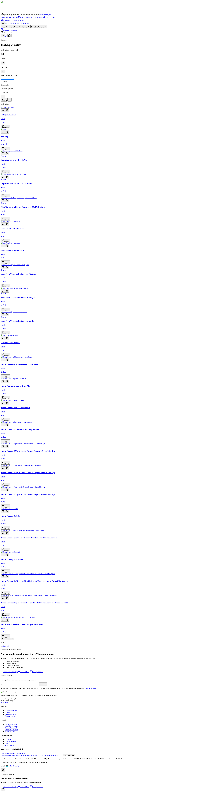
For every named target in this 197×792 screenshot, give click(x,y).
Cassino (9, 753)
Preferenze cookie (69, 755)
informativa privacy (91, 688)
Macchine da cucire (11, 726)
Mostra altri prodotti (7, 639)
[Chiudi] (3, 770)
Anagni (17, 753)
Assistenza (10, 30)
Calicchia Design (13, 766)
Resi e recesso (33, 755)
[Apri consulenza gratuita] (3, 789)
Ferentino (23, 753)
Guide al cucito (10, 716)
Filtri (5, 100)
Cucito (3, 27)
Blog (6, 743)
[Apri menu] (3, 23)
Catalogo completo (11, 724)
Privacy (17, 755)
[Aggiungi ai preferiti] (3, 110)
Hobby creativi (10, 731)
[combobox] (12, 33)
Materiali (24, 27)
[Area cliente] (6, 36)
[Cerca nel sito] (3, 35)
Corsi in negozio (10, 741)
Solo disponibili (8, 89)
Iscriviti (44, 685)
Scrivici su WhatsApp (10, 672)
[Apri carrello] (9, 35)
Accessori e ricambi (11, 730)
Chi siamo (8, 739)
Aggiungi (7, 127)
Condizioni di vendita (8, 755)
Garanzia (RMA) (57, 755)
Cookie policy (24, 755)
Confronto (14, 17)
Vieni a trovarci (10, 745)
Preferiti (5, 17)
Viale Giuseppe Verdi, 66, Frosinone (32, 17)
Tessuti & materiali (11, 728)
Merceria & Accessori (37, 27)
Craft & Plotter (14, 27)
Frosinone (4, 753)
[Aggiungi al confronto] (7, 110)
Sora (13, 753)
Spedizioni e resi (10, 714)
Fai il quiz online (37, 672)
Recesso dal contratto (45, 755)
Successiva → (7, 646)
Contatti (7, 712)
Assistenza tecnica (11, 710)
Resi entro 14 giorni (45, 14)
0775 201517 (50, 17)
